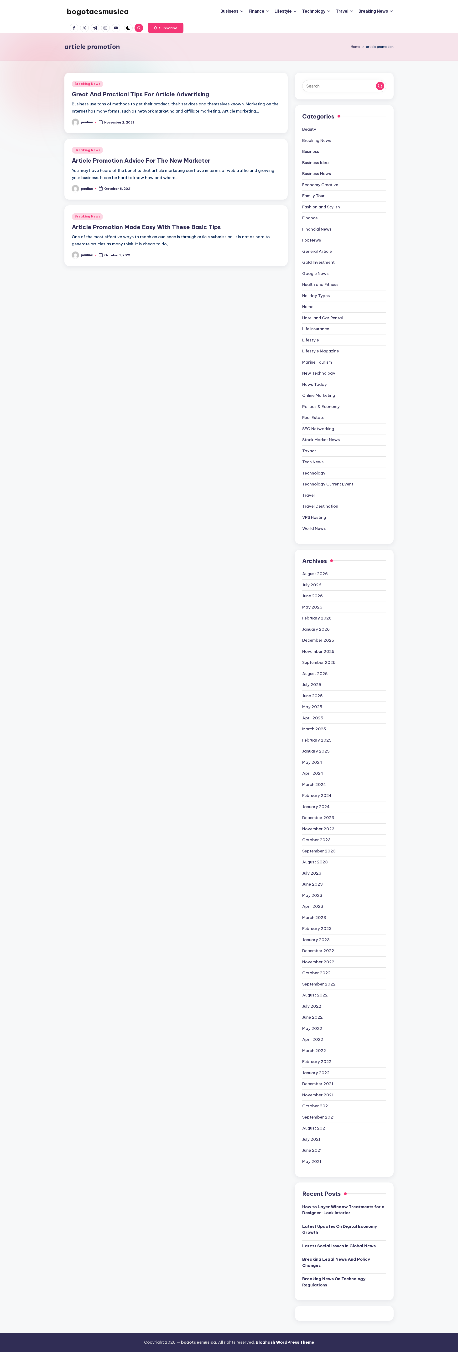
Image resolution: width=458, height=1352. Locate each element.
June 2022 (312, 1017)
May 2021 (311, 1161)
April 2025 (312, 718)
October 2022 (316, 972)
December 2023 (318, 817)
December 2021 (317, 1083)
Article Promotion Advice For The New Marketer (141, 160)
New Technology (318, 373)
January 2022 (316, 1072)
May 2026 (312, 607)
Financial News (317, 229)
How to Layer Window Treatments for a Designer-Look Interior (343, 1210)
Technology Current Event (327, 484)
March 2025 (314, 729)
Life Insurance (315, 328)
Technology (313, 473)
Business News (316, 173)
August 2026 (315, 573)
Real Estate (313, 417)
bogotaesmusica (98, 11)
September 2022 (319, 984)
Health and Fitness (320, 284)
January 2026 (316, 629)
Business (310, 151)
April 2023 (312, 906)
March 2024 (314, 784)
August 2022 (315, 995)
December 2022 (318, 950)
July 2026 (311, 585)
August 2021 (314, 1128)
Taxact (309, 451)
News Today (314, 384)
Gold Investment (318, 262)
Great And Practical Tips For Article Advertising (140, 94)
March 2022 (314, 1050)
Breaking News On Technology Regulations (333, 1282)
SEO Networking (318, 428)
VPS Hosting (314, 517)
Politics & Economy (321, 406)
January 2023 (316, 939)
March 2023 (314, 917)
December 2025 (318, 640)
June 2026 (312, 596)
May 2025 (312, 706)
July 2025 (311, 684)
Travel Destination (320, 506)
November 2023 (318, 828)
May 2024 (312, 762)
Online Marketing (318, 395)
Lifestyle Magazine (320, 351)
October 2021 (316, 1106)
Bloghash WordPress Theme (285, 1342)
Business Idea (315, 162)
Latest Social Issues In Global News (339, 1246)
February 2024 (317, 795)
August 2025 (315, 673)
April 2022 (312, 1039)
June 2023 (312, 884)
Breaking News (87, 84)
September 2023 (319, 851)
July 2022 (311, 1006)
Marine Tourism (317, 362)
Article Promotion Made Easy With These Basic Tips (146, 227)
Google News (315, 273)
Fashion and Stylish (321, 207)
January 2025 (316, 751)
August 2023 (315, 862)
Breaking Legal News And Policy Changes (336, 1262)
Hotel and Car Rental (322, 317)
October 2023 (316, 839)
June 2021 (312, 1150)
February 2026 (317, 618)
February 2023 (317, 928)
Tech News (313, 461)
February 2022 (317, 1061)
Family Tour (313, 195)
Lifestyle (310, 340)
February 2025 (317, 740)
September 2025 (319, 662)
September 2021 (318, 1117)
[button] (165, 28)
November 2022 (318, 962)
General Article (317, 251)
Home (307, 306)
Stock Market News (321, 439)
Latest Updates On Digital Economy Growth (339, 1229)
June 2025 (312, 695)
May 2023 (312, 895)
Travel (308, 495)
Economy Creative (320, 184)
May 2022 (312, 1028)
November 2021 (317, 1095)
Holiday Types (316, 295)
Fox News (311, 240)
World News (314, 528)
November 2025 (318, 651)
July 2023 (311, 873)
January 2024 (316, 806)
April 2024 (312, 773)
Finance (310, 218)
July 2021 (311, 1139)
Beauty (309, 129)
